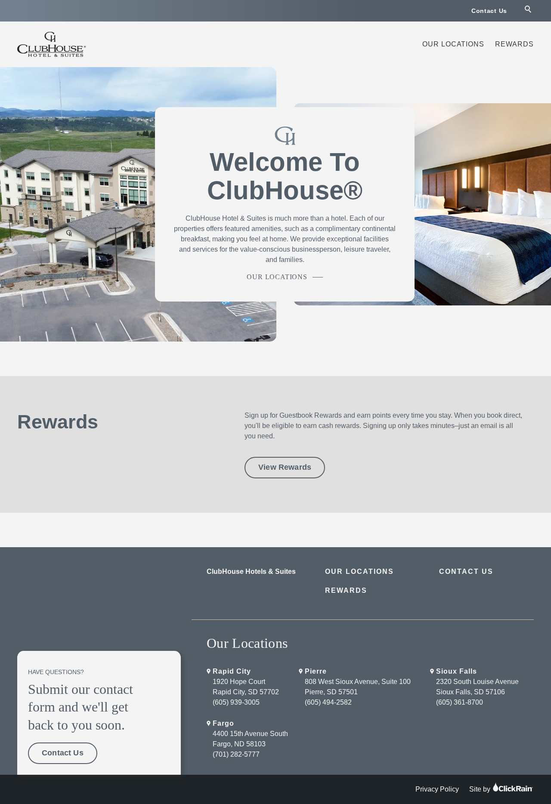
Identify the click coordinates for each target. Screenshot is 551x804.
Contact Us (489, 10)
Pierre (316, 671)
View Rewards (284, 467)
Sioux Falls (456, 671)
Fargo (223, 723)
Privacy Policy (437, 789)
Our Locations (453, 44)
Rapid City (232, 671)
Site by (480, 789)
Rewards (514, 44)
